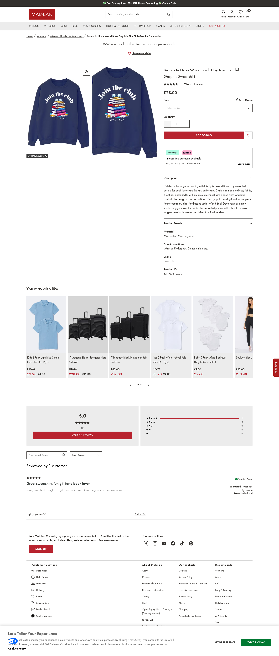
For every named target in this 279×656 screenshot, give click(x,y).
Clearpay (183, 609)
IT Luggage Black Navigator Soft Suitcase (129, 360)
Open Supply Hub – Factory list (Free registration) (157, 611)
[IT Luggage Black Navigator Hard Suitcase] (88, 324)
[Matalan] (41, 14)
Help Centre (42, 577)
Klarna (182, 602)
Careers (146, 577)
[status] (176, 124)
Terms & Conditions (188, 590)
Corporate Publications (153, 590)
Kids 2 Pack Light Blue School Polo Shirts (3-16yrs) (43, 360)
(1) (181, 84)
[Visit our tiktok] (182, 543)
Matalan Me (42, 602)
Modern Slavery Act (152, 583)
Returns (39, 596)
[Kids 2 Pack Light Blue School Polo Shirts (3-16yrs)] (46, 324)
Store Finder (42, 570)
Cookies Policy (17, 648)
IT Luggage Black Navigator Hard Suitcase (87, 360)
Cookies (183, 570)
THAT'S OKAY (256, 642)
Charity (145, 596)
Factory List (147, 619)
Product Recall (43, 609)
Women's (41, 36)
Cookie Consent (44, 615)
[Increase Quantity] (185, 123)
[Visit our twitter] (146, 543)
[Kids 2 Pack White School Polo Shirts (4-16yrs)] (171, 324)
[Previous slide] (130, 385)
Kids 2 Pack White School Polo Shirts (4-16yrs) (169, 360)
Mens (218, 577)
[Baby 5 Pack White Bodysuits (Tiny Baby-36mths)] (213, 324)
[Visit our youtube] (164, 543)
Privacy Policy (185, 596)
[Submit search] (168, 14)
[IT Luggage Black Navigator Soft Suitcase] (129, 324)
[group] (36, 372)
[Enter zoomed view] (86, 72)
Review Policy (185, 577)
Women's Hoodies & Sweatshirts (66, 36)
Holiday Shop (222, 602)
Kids (217, 583)
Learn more (244, 163)
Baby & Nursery (223, 590)
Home (29, 36)
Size (166, 100)
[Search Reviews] (64, 455)
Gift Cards (41, 583)
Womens (219, 570)
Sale (217, 622)
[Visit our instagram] (155, 543)
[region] (139, 641)
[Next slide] (148, 385)
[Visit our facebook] (173, 543)
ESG (144, 602)
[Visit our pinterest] (191, 543)
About (145, 570)
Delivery (40, 590)
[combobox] (208, 108)
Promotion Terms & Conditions (193, 583)
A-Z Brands (221, 615)
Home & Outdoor (224, 596)
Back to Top (140, 514)
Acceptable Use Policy (190, 615)
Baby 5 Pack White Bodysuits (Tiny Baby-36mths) (210, 360)
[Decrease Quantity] (167, 123)
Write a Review (193, 84)
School (218, 609)
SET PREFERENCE (225, 642)
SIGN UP (40, 549)
